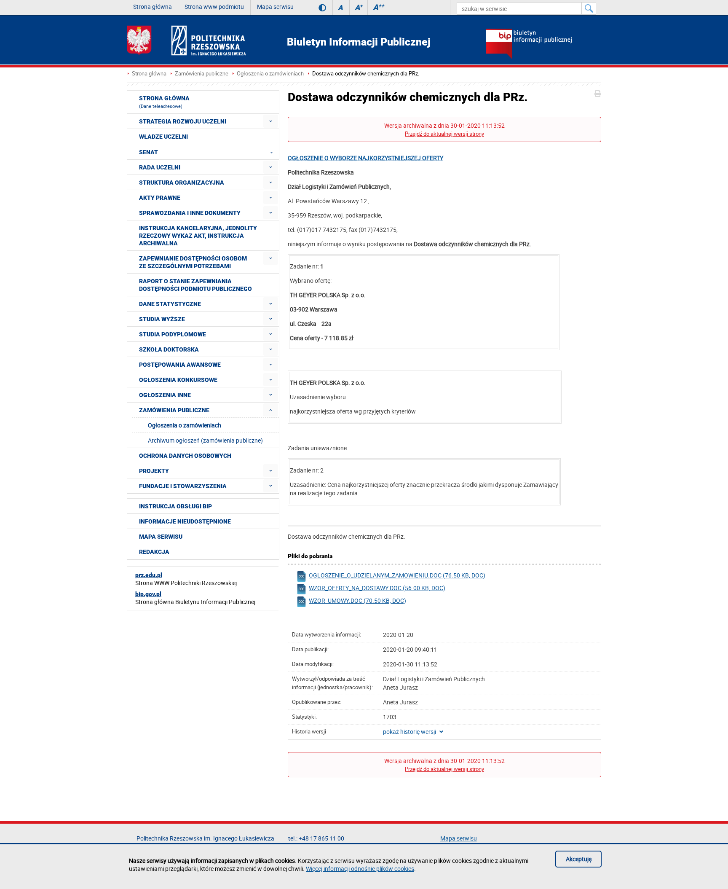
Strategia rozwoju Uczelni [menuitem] (182, 121)
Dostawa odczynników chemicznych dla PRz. (365, 73)
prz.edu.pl (148, 575)
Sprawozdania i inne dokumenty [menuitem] (190, 212)
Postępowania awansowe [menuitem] (180, 364)
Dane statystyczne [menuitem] (170, 304)
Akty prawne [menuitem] (159, 197)
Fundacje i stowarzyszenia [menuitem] (183, 486)
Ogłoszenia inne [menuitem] (165, 395)
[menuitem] (270, 121)
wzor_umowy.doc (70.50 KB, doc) (357, 600)
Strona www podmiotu (214, 7)
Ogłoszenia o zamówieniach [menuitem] (184, 425)
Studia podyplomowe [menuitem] (172, 334)
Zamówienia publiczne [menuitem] (174, 410)
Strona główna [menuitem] (164, 102)
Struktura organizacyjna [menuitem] (181, 182)
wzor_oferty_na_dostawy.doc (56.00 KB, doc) (377, 588)
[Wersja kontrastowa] (316, 7)
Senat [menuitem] (148, 152)
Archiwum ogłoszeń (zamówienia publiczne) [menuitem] (205, 440)
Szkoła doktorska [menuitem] (169, 349)
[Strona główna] (186, 40)
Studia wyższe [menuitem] (162, 319)
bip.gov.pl (148, 594)
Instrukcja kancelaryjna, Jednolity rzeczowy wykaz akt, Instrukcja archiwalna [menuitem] (198, 236)
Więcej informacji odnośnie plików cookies (360, 869)
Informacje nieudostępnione (185, 521)
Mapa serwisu (275, 7)
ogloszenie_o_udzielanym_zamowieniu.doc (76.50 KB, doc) (397, 575)
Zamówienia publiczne (201, 73)
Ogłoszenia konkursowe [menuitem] (178, 379)
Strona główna (152, 7)
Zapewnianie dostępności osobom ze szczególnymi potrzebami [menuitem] (193, 262)
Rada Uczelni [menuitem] (159, 167)
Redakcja (154, 551)
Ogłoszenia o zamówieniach (270, 73)
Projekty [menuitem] (154, 470)
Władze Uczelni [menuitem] (163, 136)
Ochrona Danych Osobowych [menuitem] (185, 455)
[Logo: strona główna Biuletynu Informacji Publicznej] (543, 45)
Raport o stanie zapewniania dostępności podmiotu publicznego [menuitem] (195, 285)
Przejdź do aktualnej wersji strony (444, 133)
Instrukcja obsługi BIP (175, 506)
